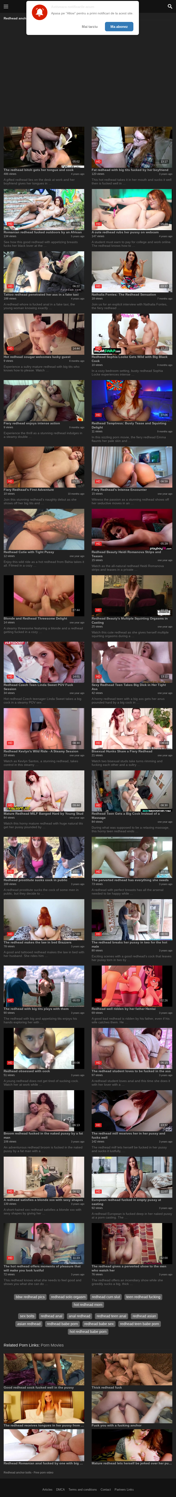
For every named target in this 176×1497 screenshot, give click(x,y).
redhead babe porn (62, 1324)
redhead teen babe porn (139, 1324)
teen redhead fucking (143, 1297)
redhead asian (144, 1316)
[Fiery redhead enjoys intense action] (44, 400)
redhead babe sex (99, 1324)
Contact (106, 1489)
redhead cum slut (106, 1297)
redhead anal (51, 1316)
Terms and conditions (83, 1489)
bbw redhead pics (30, 1297)
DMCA (60, 1489)
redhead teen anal (111, 1316)
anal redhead (79, 1316)
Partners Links (124, 1489)
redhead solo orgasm (68, 1297)
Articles (47, 1489)
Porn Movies (52, 1345)
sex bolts (27, 1316)
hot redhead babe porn (88, 1332)
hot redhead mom (88, 1305)
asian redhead (29, 1324)
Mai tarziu (90, 27)
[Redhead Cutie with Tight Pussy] (44, 529)
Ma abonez (119, 27)
